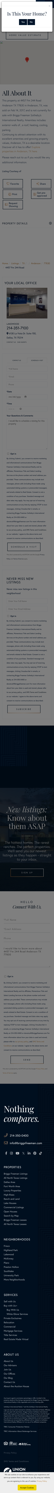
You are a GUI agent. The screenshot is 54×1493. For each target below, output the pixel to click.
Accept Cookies (27, 1487)
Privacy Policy (42, 1481)
